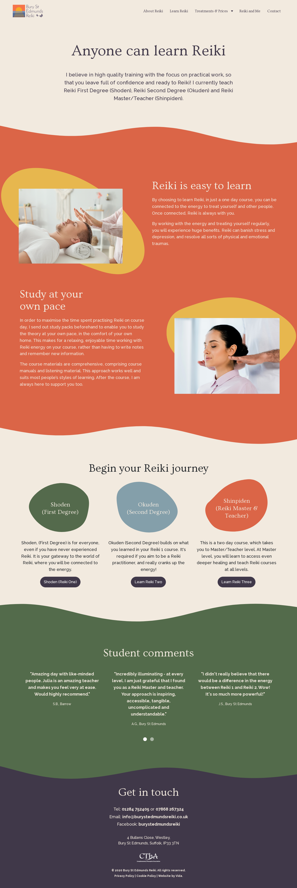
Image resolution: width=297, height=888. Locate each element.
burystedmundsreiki (159, 824)
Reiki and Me (249, 11)
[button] (145, 739)
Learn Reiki (179, 11)
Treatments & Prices (211, 11)
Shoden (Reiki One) (60, 582)
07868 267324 (170, 809)
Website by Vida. (170, 876)
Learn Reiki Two (148, 582)
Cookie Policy (146, 876)
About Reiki (153, 11)
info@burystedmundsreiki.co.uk (155, 816)
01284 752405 (135, 809)
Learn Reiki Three (236, 582)
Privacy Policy (124, 876)
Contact (274, 11)
